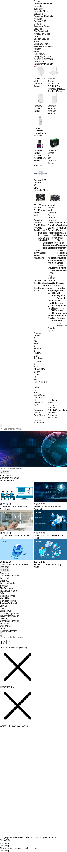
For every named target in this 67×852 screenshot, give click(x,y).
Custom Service (41, 39)
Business (38, 9)
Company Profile (42, 44)
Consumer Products (43, 4)
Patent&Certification (43, 46)
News (36, 51)
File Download (41, 31)
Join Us (37, 49)
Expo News (39, 54)
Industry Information (43, 59)
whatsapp (4, 850)
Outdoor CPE (40, 21)
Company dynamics (43, 56)
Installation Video (42, 34)
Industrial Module (42, 11)
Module (37, 24)
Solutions (38, 14)
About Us (38, 41)
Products (38, 1)
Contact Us (39, 61)
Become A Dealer (42, 26)
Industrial (38, 6)
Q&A (36, 36)
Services (38, 29)
